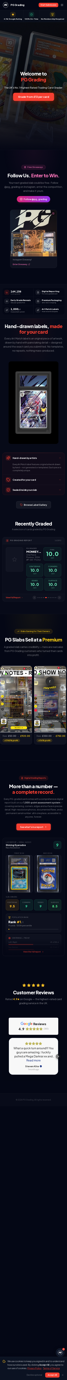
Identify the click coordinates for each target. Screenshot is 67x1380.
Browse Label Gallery (35, 504)
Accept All (52, 1375)
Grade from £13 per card (33, 96)
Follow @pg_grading (35, 199)
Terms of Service (51, 1368)
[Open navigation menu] (62, 4)
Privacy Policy (34, 1368)
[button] (8, 1056)
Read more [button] (33, 1060)
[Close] (63, 1375)
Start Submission (48, 5)
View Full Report (13, 597)
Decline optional (34, 1375)
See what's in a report (31, 827)
